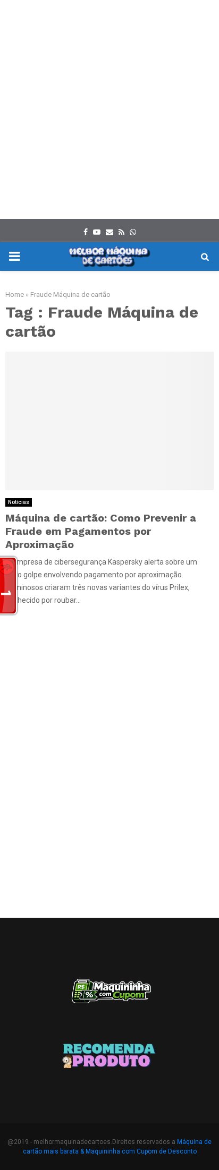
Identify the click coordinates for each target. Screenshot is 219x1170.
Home (14, 294)
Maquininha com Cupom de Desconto (141, 1151)
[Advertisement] (109, 109)
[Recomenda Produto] (109, 1057)
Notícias (18, 502)
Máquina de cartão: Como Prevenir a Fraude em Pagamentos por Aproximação (100, 531)
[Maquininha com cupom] (109, 996)
